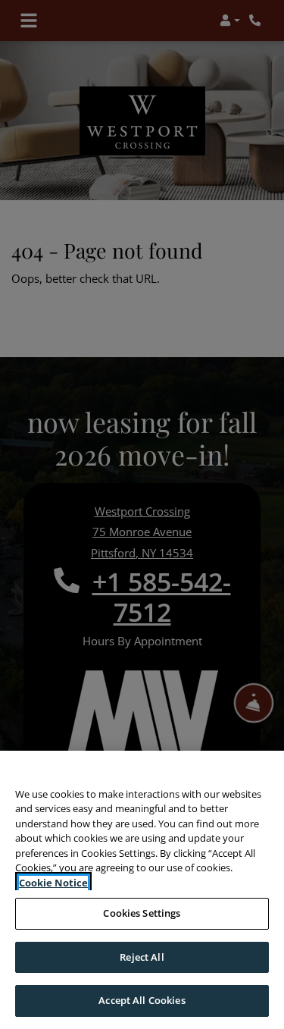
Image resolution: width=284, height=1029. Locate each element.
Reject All (142, 957)
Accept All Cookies (141, 1000)
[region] (142, 890)
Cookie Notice (53, 882)
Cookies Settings (141, 913)
